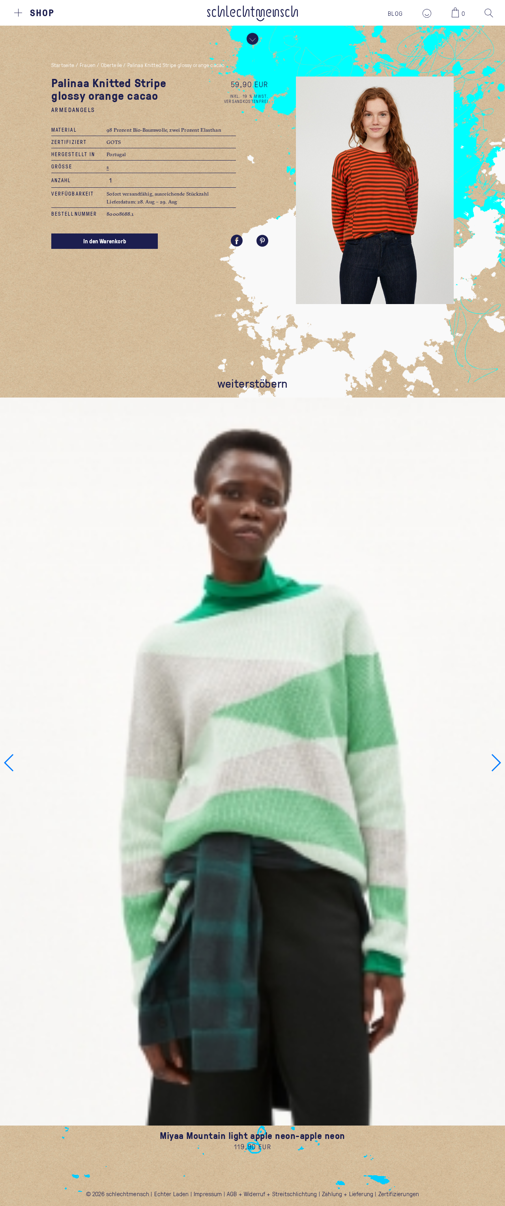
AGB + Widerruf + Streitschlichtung (272, 1193)
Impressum (208, 1193)
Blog (395, 13)
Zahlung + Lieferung (347, 1193)
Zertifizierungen (398, 1193)
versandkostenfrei (246, 101)
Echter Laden (171, 1193)
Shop (42, 13)
